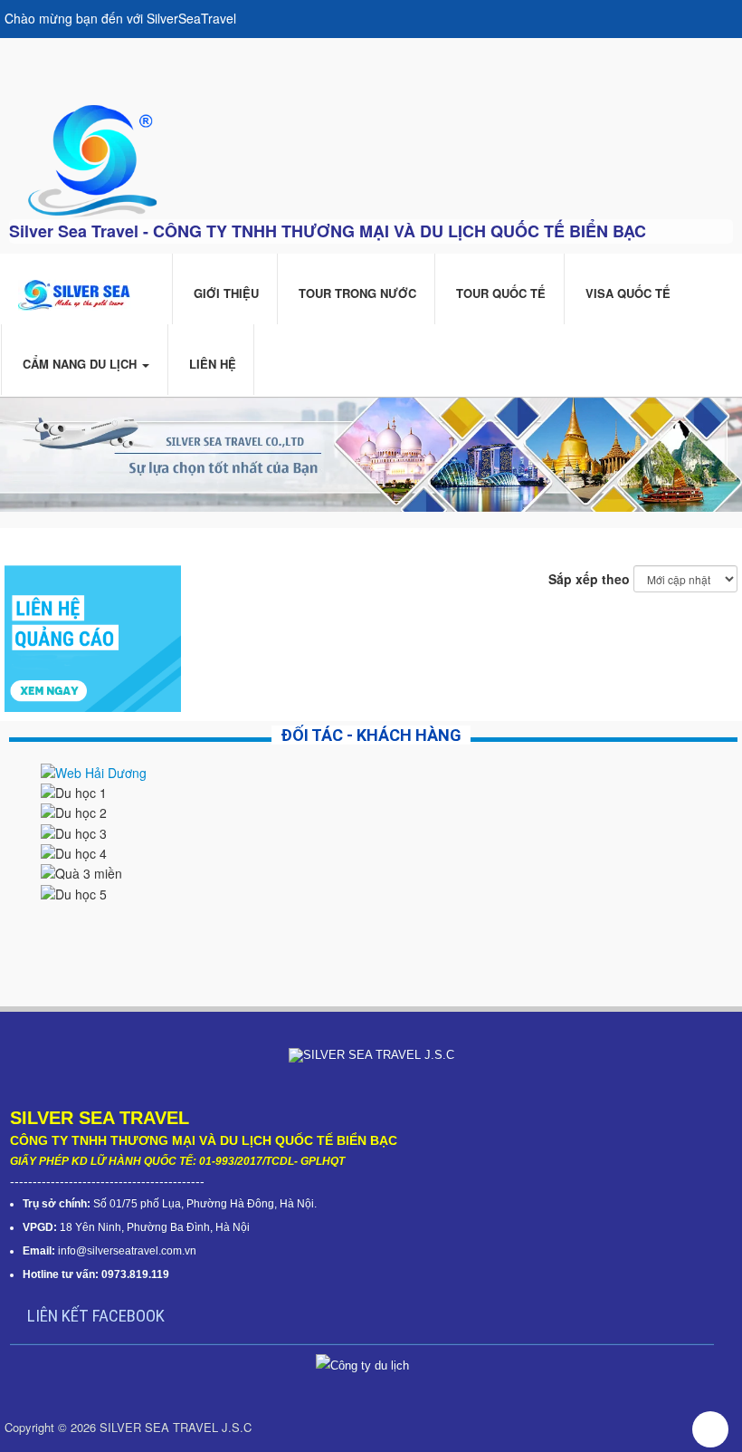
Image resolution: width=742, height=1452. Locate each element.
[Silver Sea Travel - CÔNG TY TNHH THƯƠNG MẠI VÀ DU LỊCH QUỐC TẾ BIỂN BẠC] (92, 158)
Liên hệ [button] (211, 363)
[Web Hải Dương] (94, 770)
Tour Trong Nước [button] (355, 293)
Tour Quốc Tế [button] (499, 293)
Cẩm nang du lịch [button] (79, 363)
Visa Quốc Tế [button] (626, 293)
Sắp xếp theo (589, 579)
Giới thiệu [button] (224, 293)
